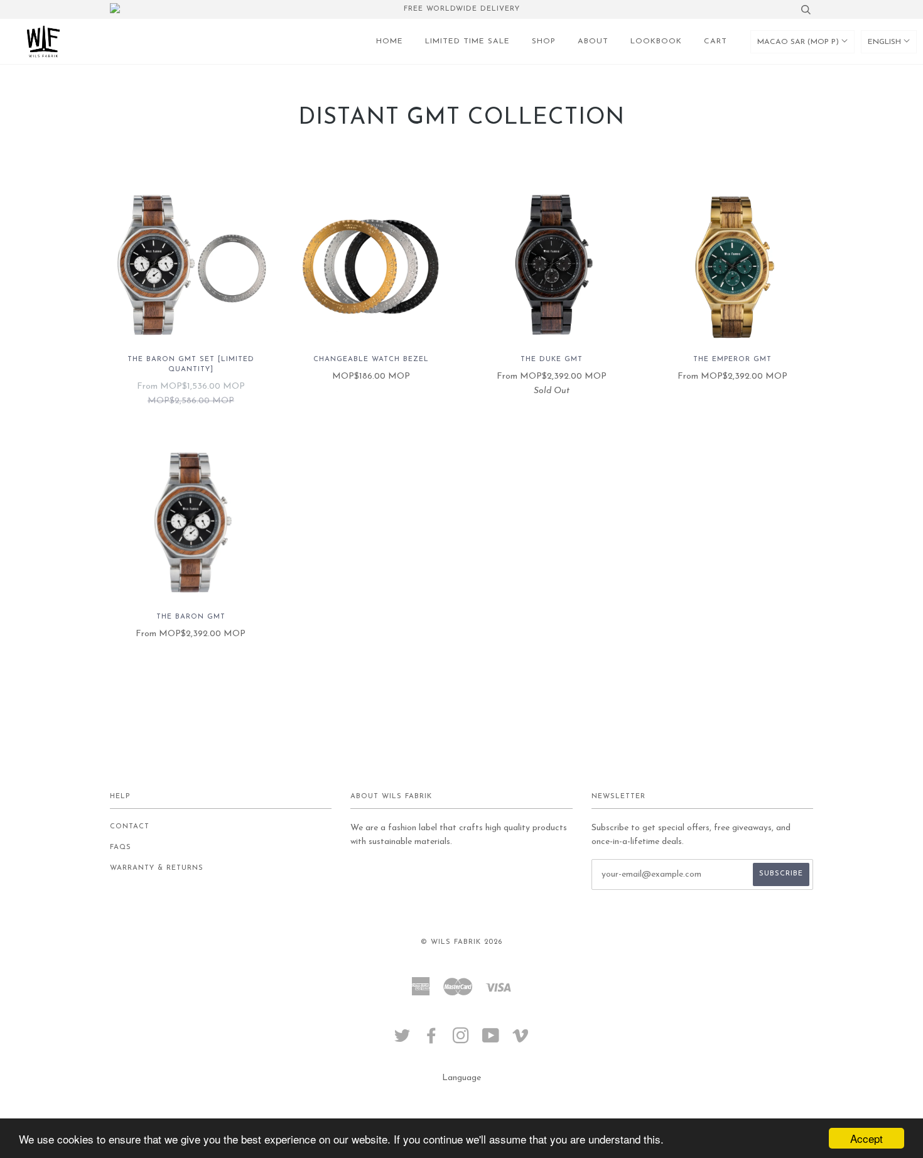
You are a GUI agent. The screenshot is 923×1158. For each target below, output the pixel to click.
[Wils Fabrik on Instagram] (461, 1040)
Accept (866, 1138)
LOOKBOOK (656, 41)
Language (461, 1078)
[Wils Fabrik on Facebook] (431, 1040)
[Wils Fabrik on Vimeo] (520, 1040)
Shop (544, 41)
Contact (129, 826)
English (886, 42)
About (593, 41)
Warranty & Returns (156, 868)
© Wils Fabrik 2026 (461, 942)
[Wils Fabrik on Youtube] (491, 1040)
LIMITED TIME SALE (467, 41)
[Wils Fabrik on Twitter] (402, 1040)
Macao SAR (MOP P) (799, 42)
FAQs (120, 847)
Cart (715, 41)
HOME (389, 41)
